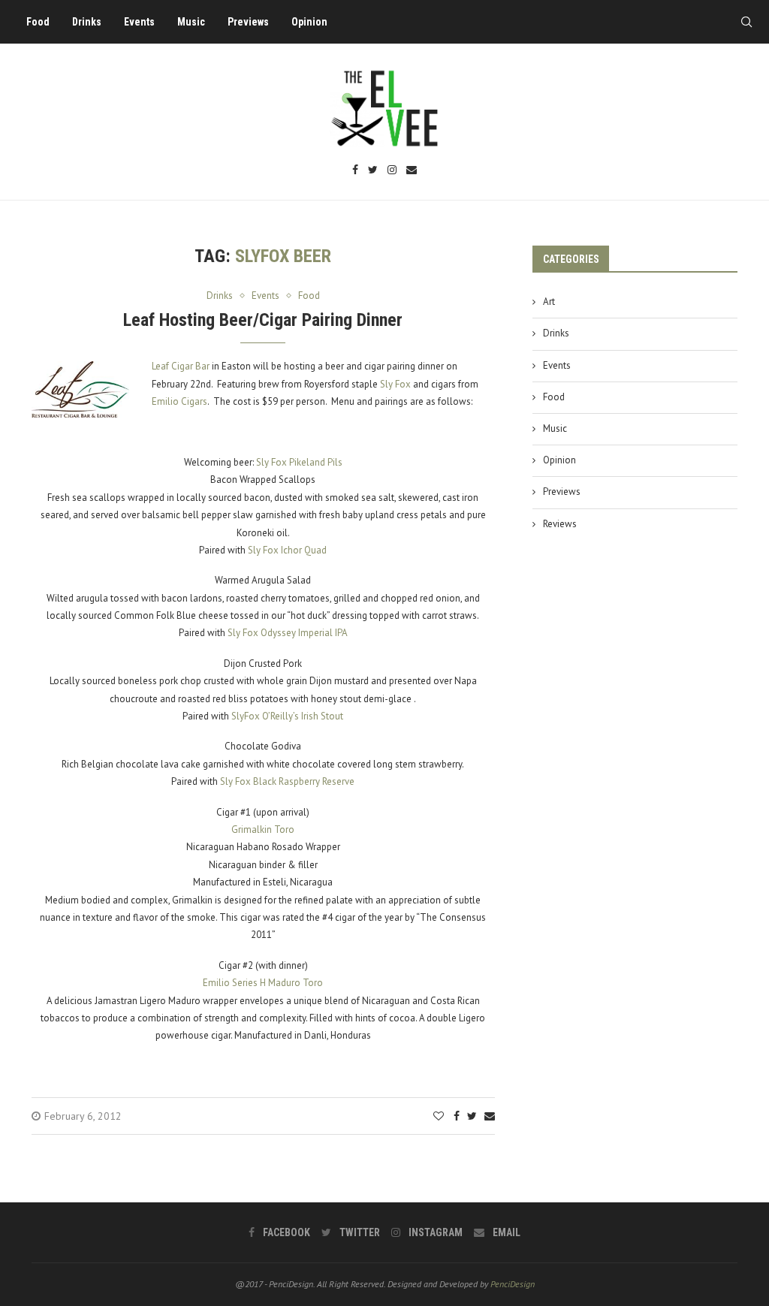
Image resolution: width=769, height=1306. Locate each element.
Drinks (86, 22)
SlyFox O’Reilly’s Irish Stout (287, 716)
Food (38, 22)
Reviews (560, 523)
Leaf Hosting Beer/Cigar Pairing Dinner (263, 319)
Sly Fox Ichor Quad (287, 550)
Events (139, 22)
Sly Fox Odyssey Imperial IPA (288, 632)
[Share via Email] (489, 1116)
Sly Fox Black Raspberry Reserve (287, 781)
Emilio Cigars (179, 401)
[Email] (411, 170)
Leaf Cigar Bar (181, 366)
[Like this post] (438, 1116)
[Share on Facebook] (457, 1116)
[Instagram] (392, 170)
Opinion (309, 22)
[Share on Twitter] (472, 1116)
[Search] (746, 22)
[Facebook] (355, 170)
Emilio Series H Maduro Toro (263, 982)
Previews (248, 22)
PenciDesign (512, 1283)
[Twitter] (373, 170)
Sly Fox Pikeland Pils (299, 462)
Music (191, 22)
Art (549, 301)
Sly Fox (395, 384)
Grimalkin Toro (262, 829)
